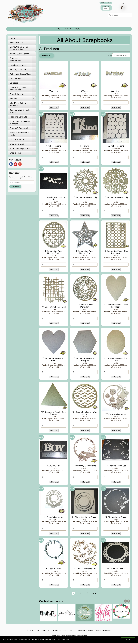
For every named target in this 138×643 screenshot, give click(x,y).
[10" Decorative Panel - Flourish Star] (84, 235)
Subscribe (15, 187)
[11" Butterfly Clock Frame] (84, 450)
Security (73, 630)
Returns (65, 630)
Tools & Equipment (23, 140)
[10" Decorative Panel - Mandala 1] (84, 289)
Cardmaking (23, 79)
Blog (37, 630)
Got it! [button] (128, 639)
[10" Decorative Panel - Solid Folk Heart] (115, 289)
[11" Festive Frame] (53, 553)
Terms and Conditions (103, 630)
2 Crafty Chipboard (23, 70)
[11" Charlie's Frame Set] (115, 450)
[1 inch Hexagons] (53, 128)
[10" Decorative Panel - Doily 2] (115, 182)
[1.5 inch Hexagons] (115, 128)
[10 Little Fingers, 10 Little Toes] (53, 182)
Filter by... (46, 56)
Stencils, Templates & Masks (23, 133)
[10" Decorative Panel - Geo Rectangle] (115, 235)
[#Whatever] (115, 76)
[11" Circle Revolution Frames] (84, 502)
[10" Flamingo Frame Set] (115, 398)
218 (86, 593)
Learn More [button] (65, 639)
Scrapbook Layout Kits (20, 148)
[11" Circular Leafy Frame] (115, 502)
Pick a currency (106, 6)
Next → (93, 593)
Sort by (110, 55)
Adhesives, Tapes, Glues (23, 74)
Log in (102, 2)
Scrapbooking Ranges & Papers (23, 122)
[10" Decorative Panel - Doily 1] (84, 182)
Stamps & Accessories (23, 128)
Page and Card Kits (23, 117)
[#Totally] (84, 76)
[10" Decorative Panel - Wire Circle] (84, 396)
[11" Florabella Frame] (115, 553)
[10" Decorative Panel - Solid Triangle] (53, 396)
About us (30, 630)
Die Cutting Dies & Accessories (23, 88)
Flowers (23, 99)
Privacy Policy (56, 630)
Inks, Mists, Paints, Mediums (23, 104)
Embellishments (23, 94)
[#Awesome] (53, 76)
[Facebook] (11, 164)
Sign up (109, 2)
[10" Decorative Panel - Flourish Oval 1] (53, 235)
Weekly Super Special (19, 53)
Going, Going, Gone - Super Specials (19, 48)
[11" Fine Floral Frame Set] (84, 553)
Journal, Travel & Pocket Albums (20, 111)
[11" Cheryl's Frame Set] (53, 502)
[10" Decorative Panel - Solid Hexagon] (84, 343)
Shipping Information (85, 630)
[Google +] (20, 164)
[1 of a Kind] (84, 128)
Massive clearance (23, 65)
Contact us (45, 630)
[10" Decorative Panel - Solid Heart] (53, 343)
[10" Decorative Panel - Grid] (53, 290)
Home (12, 38)
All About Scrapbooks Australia (68, 635)
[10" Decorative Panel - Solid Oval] (115, 343)
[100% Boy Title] (53, 450)
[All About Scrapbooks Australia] (26, 13)
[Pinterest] (15, 164)
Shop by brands (23, 144)
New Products (16, 42)
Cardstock (23, 83)
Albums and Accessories (23, 59)
